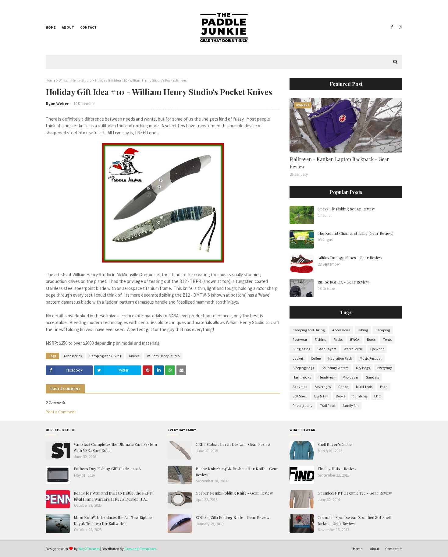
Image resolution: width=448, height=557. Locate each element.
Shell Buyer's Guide (335, 444)
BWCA (354, 339)
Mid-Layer (350, 377)
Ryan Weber (57, 103)
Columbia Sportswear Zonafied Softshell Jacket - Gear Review (354, 520)
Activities (300, 386)
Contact (88, 27)
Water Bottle (353, 349)
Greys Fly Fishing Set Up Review (346, 208)
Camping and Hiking (105, 356)
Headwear (326, 377)
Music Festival (371, 358)
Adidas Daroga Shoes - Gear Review (350, 257)
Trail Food (327, 405)
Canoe (343, 386)
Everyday (384, 367)
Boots (371, 339)
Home (51, 27)
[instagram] (399, 27)
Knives (134, 356)
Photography (302, 405)
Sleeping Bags (303, 367)
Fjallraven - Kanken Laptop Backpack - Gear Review (339, 163)
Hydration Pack (340, 358)
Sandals (372, 377)
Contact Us (393, 548)
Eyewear (377, 349)
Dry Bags (363, 367)
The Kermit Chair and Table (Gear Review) (355, 233)
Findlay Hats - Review (337, 468)
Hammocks (302, 377)
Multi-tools (364, 386)
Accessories (73, 356)
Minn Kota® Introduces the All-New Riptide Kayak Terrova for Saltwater (113, 520)
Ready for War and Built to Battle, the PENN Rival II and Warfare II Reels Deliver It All (113, 496)
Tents (387, 339)
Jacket (298, 358)
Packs (338, 339)
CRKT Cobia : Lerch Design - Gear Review (233, 444)
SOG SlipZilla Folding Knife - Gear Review (232, 517)
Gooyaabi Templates (140, 548)
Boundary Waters (335, 367)
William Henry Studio (75, 80)
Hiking (363, 330)
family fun (351, 405)
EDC (377, 396)
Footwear (300, 339)
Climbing (360, 396)
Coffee (316, 358)
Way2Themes (89, 548)
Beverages (323, 386)
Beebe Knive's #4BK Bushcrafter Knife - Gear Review (237, 471)
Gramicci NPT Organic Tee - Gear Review (355, 492)
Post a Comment (61, 411)
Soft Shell (300, 396)
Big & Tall (321, 396)
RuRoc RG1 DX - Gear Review (343, 281)
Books (340, 396)
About (68, 27)
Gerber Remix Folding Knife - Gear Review (234, 492)
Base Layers (327, 349)
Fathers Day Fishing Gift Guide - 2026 (107, 468)
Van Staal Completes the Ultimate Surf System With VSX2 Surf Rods (115, 447)
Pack (383, 386)
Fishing (320, 339)
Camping (382, 330)
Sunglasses (301, 349)
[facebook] (391, 27)
